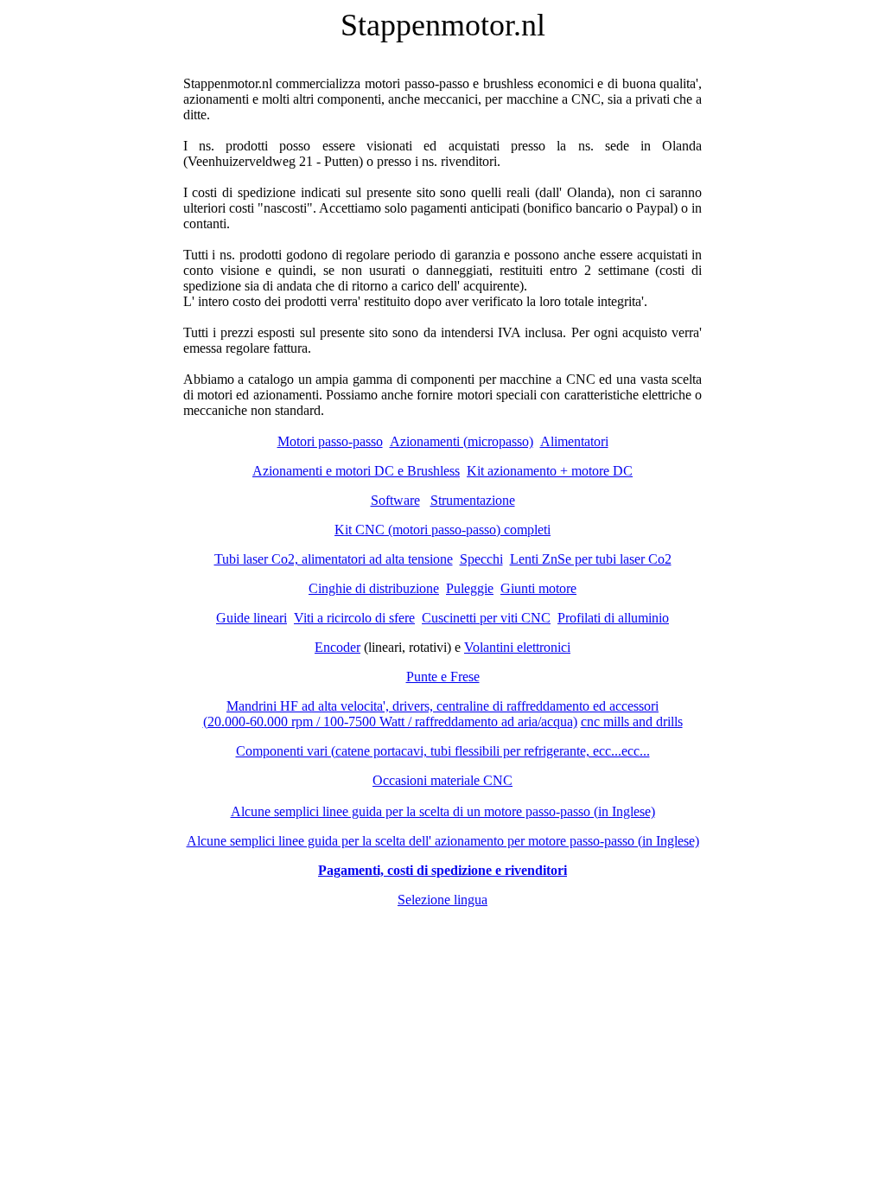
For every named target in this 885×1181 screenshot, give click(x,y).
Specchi (481, 559)
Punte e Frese (443, 676)
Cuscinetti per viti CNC (486, 617)
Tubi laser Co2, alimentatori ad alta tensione (333, 559)
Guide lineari (251, 617)
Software (395, 500)
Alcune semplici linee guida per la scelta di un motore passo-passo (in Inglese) (443, 811)
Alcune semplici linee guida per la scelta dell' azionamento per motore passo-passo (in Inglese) (443, 840)
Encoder (337, 647)
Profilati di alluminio (613, 617)
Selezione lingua (442, 899)
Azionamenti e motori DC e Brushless (356, 470)
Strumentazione (472, 500)
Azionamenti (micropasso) (461, 441)
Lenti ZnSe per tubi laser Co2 (591, 559)
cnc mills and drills (632, 721)
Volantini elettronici (517, 647)
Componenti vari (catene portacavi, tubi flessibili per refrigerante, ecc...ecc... (443, 751)
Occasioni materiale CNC (442, 780)
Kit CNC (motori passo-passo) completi (442, 529)
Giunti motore (538, 588)
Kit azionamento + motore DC (550, 470)
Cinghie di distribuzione (374, 588)
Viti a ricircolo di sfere (354, 617)
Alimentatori (574, 441)
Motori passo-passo (330, 441)
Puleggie (469, 588)
